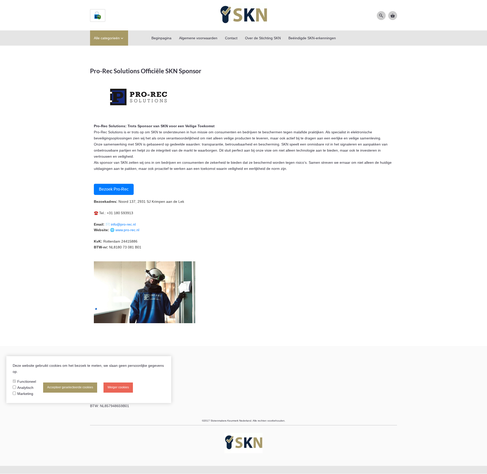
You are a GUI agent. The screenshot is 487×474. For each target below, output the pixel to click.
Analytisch (25, 388)
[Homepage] (243, 15)
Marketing (25, 394)
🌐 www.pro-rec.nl (124, 230)
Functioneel (26, 381)
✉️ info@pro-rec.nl (121, 224)
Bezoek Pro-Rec (114, 189)
